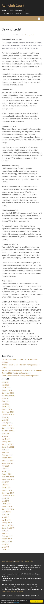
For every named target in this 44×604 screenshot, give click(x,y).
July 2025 (5, 398)
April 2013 (5, 547)
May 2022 (5, 452)
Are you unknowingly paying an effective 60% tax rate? (22, 370)
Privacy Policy (19, 561)
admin (22, 35)
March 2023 (6, 439)
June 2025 (6, 401)
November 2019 (8, 493)
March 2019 (6, 504)
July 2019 (5, 498)
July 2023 (5, 434)
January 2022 (7, 458)
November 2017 (8, 525)
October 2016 (7, 542)
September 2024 (8, 415)
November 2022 (8, 444)
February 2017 (7, 536)
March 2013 (6, 550)
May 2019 (5, 501)
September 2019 (8, 496)
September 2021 (8, 463)
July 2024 (5, 417)
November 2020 (8, 477)
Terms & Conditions (8, 561)
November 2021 (8, 461)
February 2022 (7, 455)
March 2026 (6, 388)
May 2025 (5, 404)
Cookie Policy (29, 561)
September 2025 (8, 396)
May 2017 (5, 533)
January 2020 (7, 490)
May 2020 (5, 485)
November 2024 (8, 412)
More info (16, 602)
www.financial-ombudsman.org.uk (12, 591)
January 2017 (7, 539)
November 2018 (8, 509)
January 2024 (7, 425)
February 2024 (7, 423)
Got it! (36, 601)
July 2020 (5, 482)
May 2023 (5, 436)
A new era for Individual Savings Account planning (20, 376)
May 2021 (5, 469)
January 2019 (7, 506)
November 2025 (8, 393)
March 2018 (6, 520)
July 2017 (5, 531)
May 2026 (5, 385)
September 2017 (8, 528)
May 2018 (5, 517)
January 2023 (7, 442)
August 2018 (6, 512)
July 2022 (5, 450)
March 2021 (6, 471)
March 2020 (6, 488)
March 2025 (6, 407)
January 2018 (7, 523)
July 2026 (5, 382)
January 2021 (7, 474)
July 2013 (5, 544)
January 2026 (7, 390)
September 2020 (8, 479)
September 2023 (8, 431)
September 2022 (8, 447)
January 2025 (7, 409)
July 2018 (5, 515)
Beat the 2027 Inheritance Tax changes (16, 373)
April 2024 (5, 420)
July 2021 (5, 466)
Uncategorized (29, 35)
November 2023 (8, 428)
